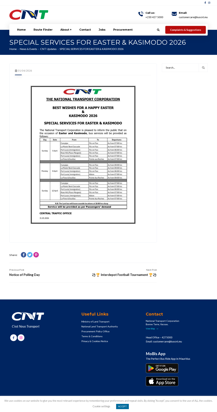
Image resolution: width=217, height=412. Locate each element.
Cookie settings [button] (101, 406)
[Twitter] (30, 254)
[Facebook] (23, 254)
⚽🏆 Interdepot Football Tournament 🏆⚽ (124, 275)
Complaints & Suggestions (185, 29)
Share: (13, 255)
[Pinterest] (36, 254)
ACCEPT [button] (122, 406)
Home (13, 48)
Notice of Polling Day (24, 275)
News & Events (28, 48)
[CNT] (28, 15)
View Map (150, 329)
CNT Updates (48, 48)
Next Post (151, 269)
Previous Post (16, 269)
